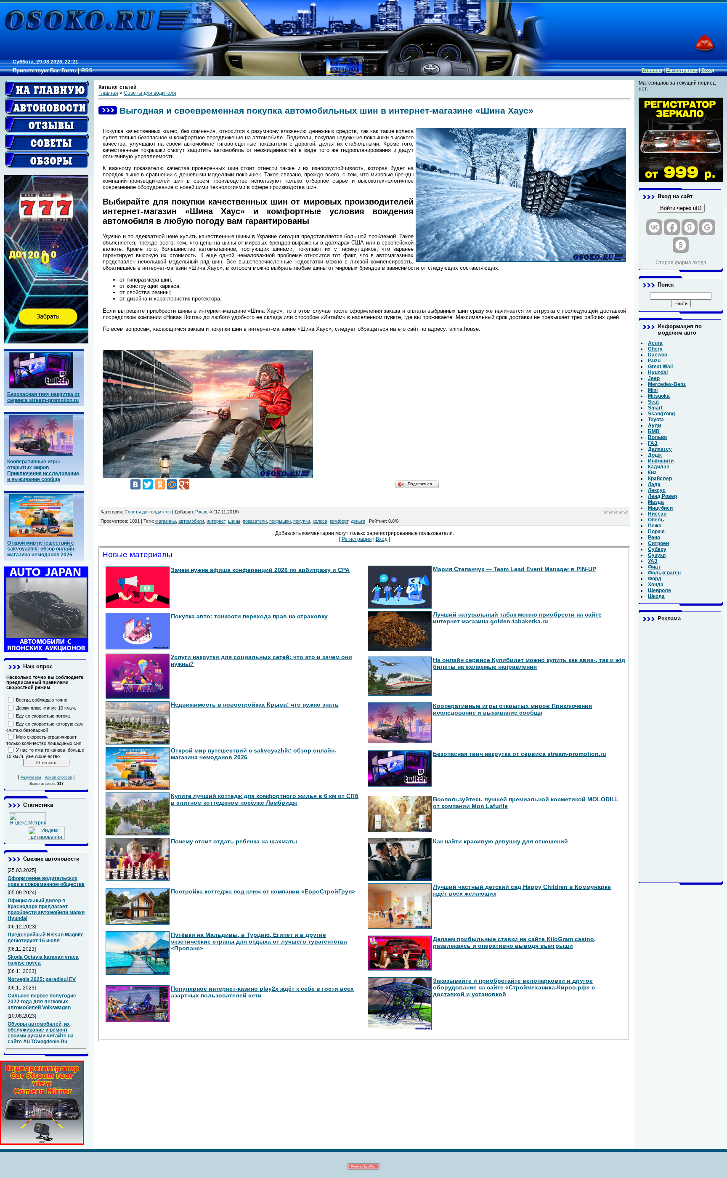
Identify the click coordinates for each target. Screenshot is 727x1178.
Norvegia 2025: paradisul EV (42, 979)
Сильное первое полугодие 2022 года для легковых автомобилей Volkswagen (42, 1001)
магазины (165, 521)
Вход (707, 70)
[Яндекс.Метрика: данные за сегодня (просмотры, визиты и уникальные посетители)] (27, 818)
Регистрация (682, 70)
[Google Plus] (184, 484)
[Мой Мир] (172, 484)
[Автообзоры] (47, 160)
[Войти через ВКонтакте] (654, 227)
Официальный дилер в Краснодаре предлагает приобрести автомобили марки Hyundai (46, 909)
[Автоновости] (47, 106)
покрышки (280, 521)
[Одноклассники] (160, 484)
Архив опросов (58, 777)
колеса (320, 521)
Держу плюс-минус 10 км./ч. (46, 707)
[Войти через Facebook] (672, 227)
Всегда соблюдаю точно (41, 699)
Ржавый (203, 511)
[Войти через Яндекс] (690, 227)
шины (234, 521)
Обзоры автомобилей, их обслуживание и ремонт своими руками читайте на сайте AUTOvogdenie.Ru (41, 1033)
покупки (301, 521)
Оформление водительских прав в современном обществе (46, 881)
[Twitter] (148, 484)
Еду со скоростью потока (43, 715)
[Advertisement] (681, 752)
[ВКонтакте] (135, 484)
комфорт (339, 521)
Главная (652, 70)
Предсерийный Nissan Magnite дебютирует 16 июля (46, 938)
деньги (358, 521)
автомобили (191, 521)
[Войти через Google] (707, 227)
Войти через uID (680, 208)
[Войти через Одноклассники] (681, 245)
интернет (216, 521)
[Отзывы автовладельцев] (47, 124)
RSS (87, 70)
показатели (255, 521)
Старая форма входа (680, 263)
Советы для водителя (150, 93)
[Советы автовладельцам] (47, 142)
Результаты (31, 777)
